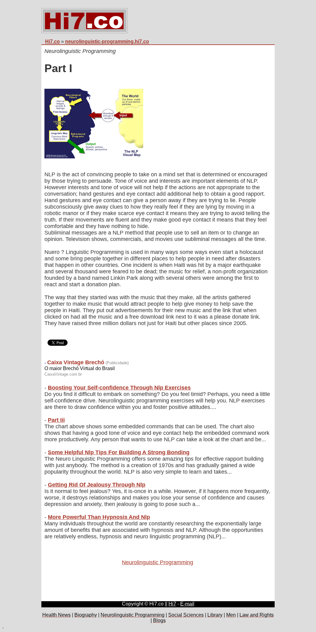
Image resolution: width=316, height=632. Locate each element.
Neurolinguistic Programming (157, 562)
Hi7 (172, 603)
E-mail (187, 603)
